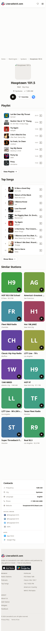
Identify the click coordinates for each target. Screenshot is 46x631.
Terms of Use (15, 620)
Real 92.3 (28, 440)
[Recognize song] (33, 97)
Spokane (24, 59)
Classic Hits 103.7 (30, 580)
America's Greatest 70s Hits (34, 295)
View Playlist (9, 171)
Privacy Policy (5, 620)
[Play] (13, 97)
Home (3, 59)
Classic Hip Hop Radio (11, 353)
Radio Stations (6, 577)
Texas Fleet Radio (32, 411)
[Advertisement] (23, 33)
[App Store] (8, 568)
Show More (8, 259)
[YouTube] (40, 115)
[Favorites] (38, 4)
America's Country (30, 587)
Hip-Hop (25, 87)
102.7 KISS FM (29, 584)
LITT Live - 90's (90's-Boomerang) (11, 411)
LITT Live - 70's (31, 353)
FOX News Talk (29, 577)
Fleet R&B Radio (9, 324)
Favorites (25, 97)
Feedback (4, 609)
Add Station (5, 602)
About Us (4, 598)
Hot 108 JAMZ (30, 324)
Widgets (4, 605)
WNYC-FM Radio (29, 591)
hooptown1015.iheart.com (32, 506)
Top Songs (5, 584)
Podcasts (4, 580)
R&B (19, 87)
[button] (11, 282)
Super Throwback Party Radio (11, 440)
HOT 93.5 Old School (10, 295)
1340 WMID (6, 382)
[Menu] (42, 4)
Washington (13, 59)
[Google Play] (24, 568)
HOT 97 (27, 382)
